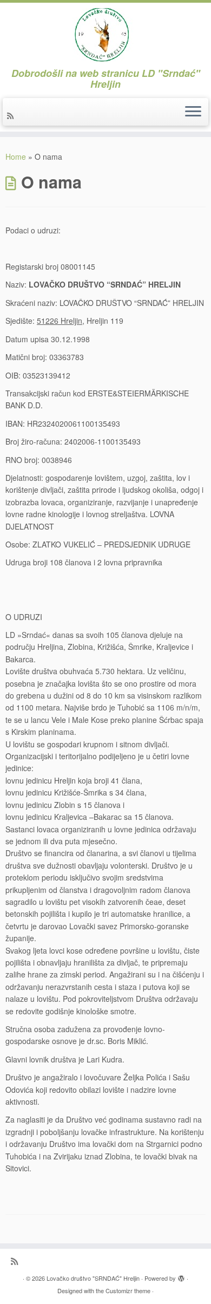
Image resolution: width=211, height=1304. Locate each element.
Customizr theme (128, 1290)
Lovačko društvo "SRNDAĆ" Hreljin (93, 1278)
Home (15, 156)
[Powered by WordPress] (181, 1276)
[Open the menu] (193, 112)
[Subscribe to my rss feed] (12, 115)
